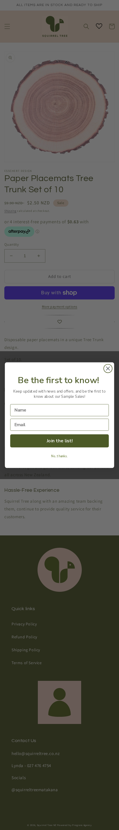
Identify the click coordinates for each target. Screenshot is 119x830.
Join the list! (60, 440)
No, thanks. (59, 456)
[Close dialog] (108, 368)
